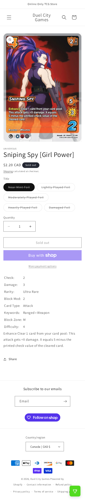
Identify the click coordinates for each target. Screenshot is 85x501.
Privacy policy (21, 491)
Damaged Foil (62, 208)
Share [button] (13, 359)
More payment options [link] (42, 266)
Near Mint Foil (21, 188)
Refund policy (64, 484)
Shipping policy (66, 491)
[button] (9, 17)
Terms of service (43, 491)
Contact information (39, 484)
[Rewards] (75, 491)
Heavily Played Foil (25, 208)
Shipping (8, 171)
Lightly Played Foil (58, 188)
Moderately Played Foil (28, 198)
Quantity (9, 217)
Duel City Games (40, 478)
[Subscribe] (65, 401)
